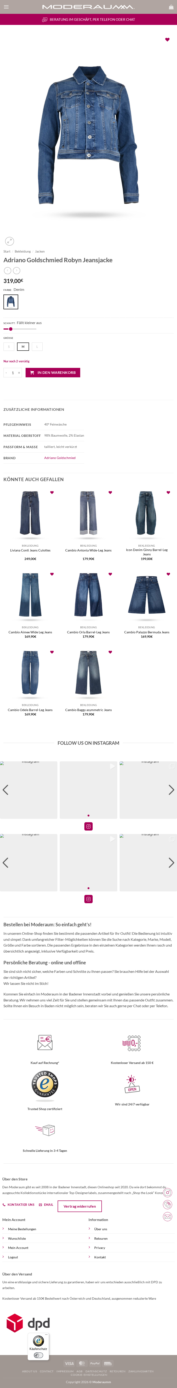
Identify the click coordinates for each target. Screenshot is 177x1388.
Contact (47, 1371)
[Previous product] (16, 270)
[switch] (38, 1355)
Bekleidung (23, 251)
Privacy (99, 1248)
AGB (80, 1371)
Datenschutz (96, 1371)
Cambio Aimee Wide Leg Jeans (30, 632)
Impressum (65, 1371)
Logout (13, 1257)
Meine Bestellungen (22, 1229)
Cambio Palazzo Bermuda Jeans (146, 632)
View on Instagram (88, 826)
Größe (8, 338)
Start (6, 251)
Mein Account (18, 1248)
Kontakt (100, 1257)
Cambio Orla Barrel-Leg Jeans (88, 632)
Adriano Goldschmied (60, 458)
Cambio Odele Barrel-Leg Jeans (30, 710)
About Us (29, 1371)
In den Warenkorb (57, 372)
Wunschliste (17, 1238)
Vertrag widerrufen (80, 1206)
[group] (28, 790)
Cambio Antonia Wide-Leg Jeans (88, 550)
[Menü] (46, 1335)
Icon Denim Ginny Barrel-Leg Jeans (147, 552)
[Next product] (7, 270)
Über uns (100, 1229)
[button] (6, 6)
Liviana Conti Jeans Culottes (30, 550)
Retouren (101, 1238)
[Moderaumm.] (88, 7)
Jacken (40, 251)
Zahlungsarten (141, 1371)
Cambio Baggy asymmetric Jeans (88, 710)
